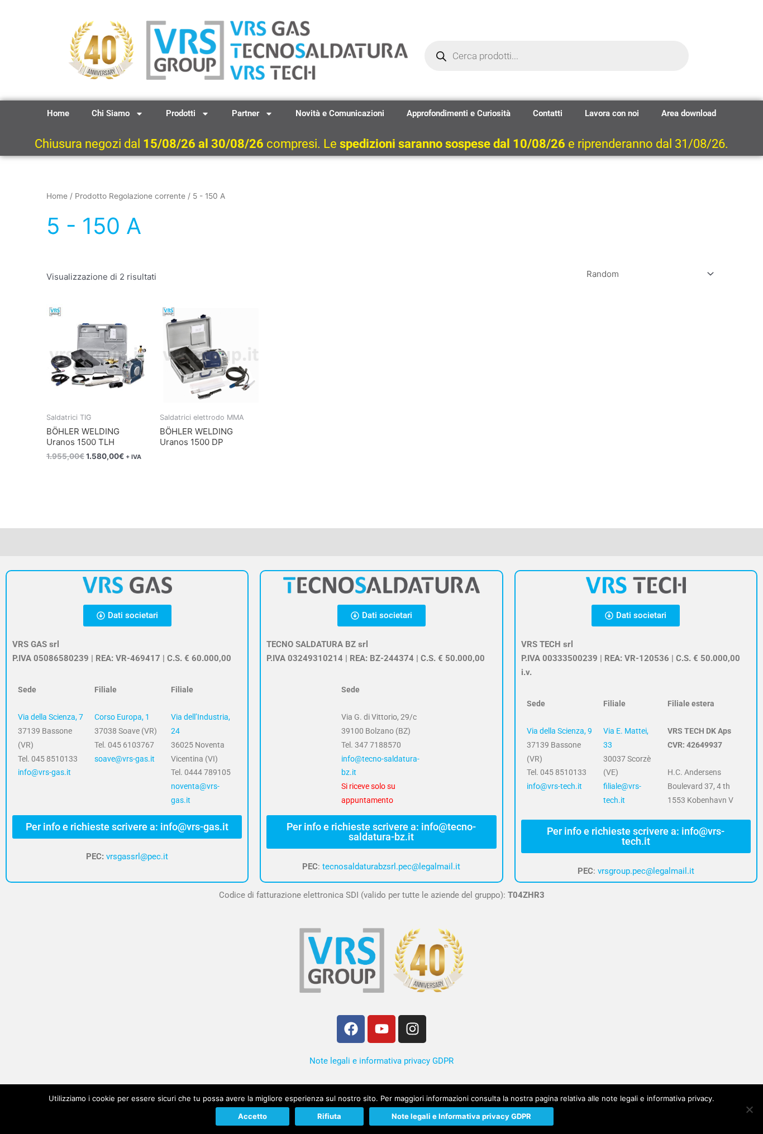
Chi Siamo (111, 113)
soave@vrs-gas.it (124, 758)
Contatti (547, 113)
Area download (688, 113)
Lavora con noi (612, 113)
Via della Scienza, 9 (559, 730)
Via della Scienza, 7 (50, 716)
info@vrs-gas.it (44, 772)
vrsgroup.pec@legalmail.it (646, 871)
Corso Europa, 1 (122, 716)
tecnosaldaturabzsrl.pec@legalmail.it (391, 867)
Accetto (252, 1116)
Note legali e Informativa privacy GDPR (461, 1116)
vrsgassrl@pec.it (137, 856)
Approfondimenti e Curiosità (459, 113)
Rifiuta (329, 1116)
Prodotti (180, 113)
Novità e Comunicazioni (339, 113)
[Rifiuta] (749, 1109)
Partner (245, 113)
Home (58, 113)
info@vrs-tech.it (554, 786)
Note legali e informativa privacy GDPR (381, 1061)
